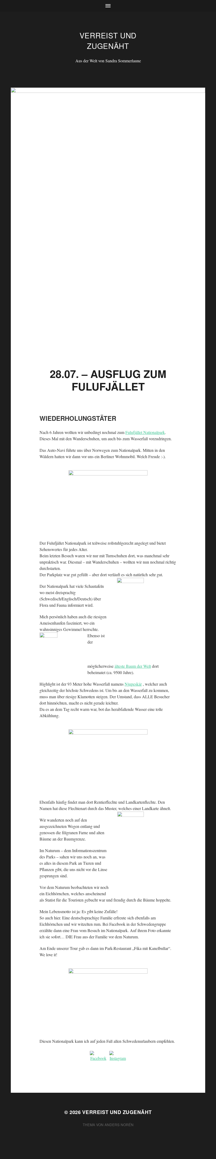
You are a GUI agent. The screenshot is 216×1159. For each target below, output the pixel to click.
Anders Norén (119, 1124)
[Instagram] (117, 1059)
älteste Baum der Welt (133, 666)
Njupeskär (133, 684)
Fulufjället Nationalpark (145, 432)
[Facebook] (98, 1059)
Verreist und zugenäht (108, 40)
